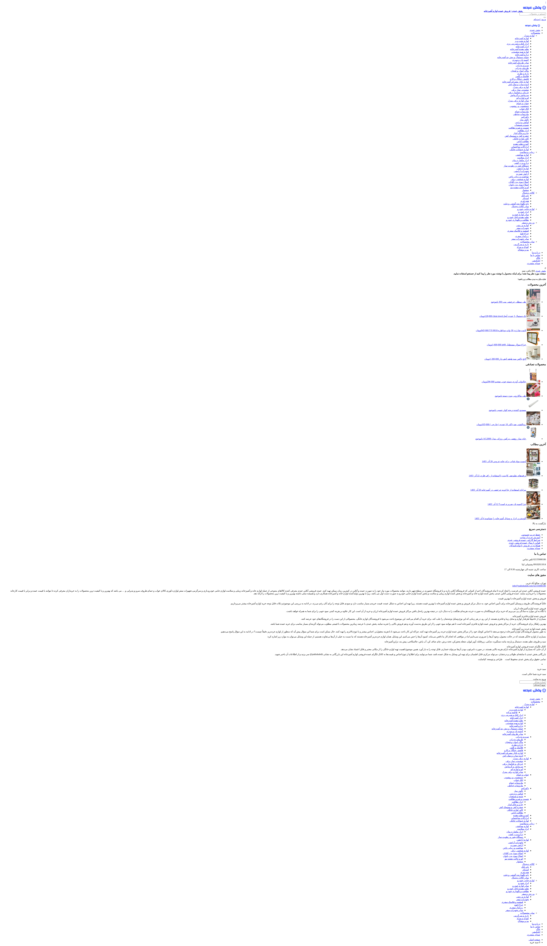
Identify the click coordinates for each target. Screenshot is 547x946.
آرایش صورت (522, 174)
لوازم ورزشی (522, 225)
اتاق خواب (524, 109)
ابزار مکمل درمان (520, 160)
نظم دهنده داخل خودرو (518, 217)
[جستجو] (545, 17)
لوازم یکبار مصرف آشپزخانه (515, 81)
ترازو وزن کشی (521, 163)
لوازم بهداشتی (522, 155)
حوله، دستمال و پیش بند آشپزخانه (513, 57)
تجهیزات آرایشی (521, 171)
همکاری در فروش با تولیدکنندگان (524, 545)
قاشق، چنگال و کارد (519, 79)
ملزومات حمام (522, 111)
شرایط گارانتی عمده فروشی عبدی (523, 540)
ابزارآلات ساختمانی (520, 147)
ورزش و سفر (528, 222)
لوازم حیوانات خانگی (519, 149)
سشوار (525, 190)
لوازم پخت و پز (522, 41)
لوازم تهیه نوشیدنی (520, 52)
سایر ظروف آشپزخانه (518, 62)
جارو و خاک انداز (521, 133)
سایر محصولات (527, 241)
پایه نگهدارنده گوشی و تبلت (516, 203)
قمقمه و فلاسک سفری (518, 231)
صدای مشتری (533, 263)
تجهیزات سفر (522, 228)
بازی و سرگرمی (521, 244)
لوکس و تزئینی (522, 122)
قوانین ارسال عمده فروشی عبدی (524, 543)
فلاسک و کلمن (522, 76)
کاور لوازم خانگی (521, 138)
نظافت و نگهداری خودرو (517, 220)
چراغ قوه (524, 233)
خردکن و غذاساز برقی (518, 92)
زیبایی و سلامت (527, 152)
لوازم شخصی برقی (520, 179)
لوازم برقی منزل (521, 87)
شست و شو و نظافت (519, 128)
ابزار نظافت (523, 130)
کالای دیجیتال (528, 193)
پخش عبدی (535, 30)
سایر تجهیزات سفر (520, 239)
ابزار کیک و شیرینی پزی (518, 44)
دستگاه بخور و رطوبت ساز (516, 166)
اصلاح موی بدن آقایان (519, 182)
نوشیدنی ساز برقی (520, 90)
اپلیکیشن (536, 260)
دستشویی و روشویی (519, 106)
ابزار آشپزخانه (522, 46)
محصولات (535, 33)
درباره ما (536, 252)
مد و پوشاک (523, 250)
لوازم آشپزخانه (522, 38)
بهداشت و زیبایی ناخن (519, 176)
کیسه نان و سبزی (520, 60)
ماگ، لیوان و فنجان (520, 71)
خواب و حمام (522, 103)
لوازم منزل (529, 35)
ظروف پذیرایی (522, 68)
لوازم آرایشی (523, 168)
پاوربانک (525, 195)
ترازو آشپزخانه (522, 54)
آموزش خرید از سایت (530, 537)
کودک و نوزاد (523, 247)
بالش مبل (524, 119)
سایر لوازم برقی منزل (518, 100)
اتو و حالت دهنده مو (519, 187)
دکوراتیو (525, 117)
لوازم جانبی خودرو (525, 209)
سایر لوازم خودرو (520, 214)
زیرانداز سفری (522, 236)
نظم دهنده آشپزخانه (519, 49)
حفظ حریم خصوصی (530, 534)
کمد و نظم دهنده (521, 144)
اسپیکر (525, 198)
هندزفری (524, 201)
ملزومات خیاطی (521, 114)
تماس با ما (535, 255)
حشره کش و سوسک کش (517, 136)
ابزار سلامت (523, 157)
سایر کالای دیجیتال (520, 206)
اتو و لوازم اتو (522, 98)
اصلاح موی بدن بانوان (519, 184)
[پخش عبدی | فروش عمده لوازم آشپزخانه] (532, 27)
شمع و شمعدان (521, 125)
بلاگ (538, 258)
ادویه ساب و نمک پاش (518, 84)
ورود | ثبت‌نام (540, 19)
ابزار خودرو (523, 212)
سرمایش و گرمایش (519, 95)
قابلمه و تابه (511, 712)
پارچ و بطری (523, 73)
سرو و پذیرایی (522, 65)
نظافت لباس (523, 141)
